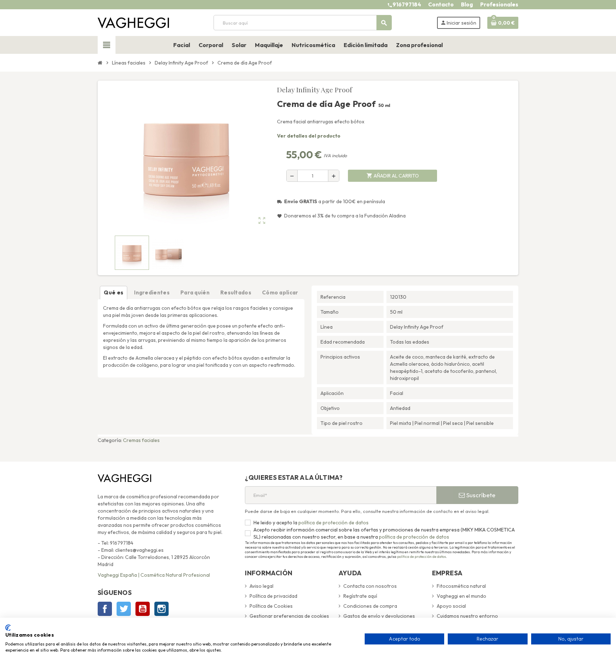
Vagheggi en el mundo (461, 596)
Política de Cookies (271, 606)
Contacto (441, 4)
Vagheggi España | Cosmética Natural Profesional (154, 575)
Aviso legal (261, 586)
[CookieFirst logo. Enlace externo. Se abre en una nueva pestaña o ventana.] (8, 628)
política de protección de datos (333, 522)
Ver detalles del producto (308, 136)
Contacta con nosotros (370, 586)
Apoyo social (451, 606)
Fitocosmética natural (461, 586)
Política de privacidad (273, 596)
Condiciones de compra (370, 606)
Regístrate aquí (360, 596)
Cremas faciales (141, 440)
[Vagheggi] (133, 22)
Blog (467, 4)
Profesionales (499, 4)
